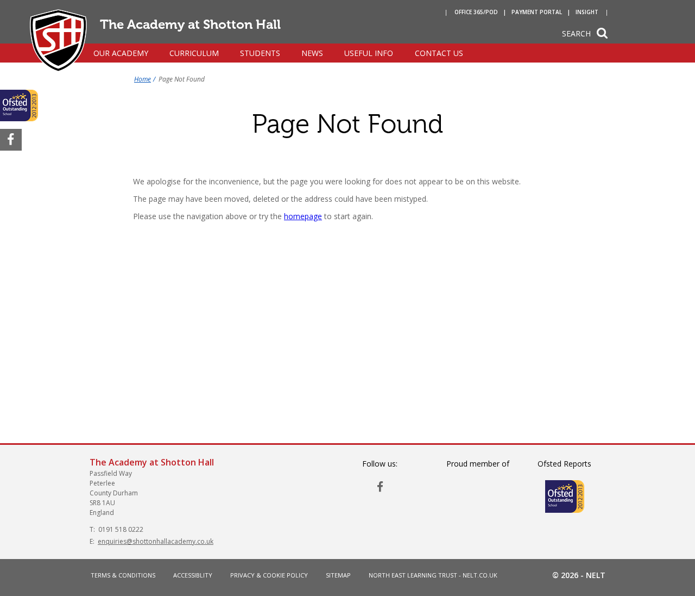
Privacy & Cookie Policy (269, 575)
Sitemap (338, 575)
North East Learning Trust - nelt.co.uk (433, 575)
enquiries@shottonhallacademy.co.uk (155, 541)
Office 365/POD (476, 12)
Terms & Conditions (123, 575)
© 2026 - (578, 575)
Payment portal (536, 12)
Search (576, 33)
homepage (303, 216)
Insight (587, 12)
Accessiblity (192, 575)
